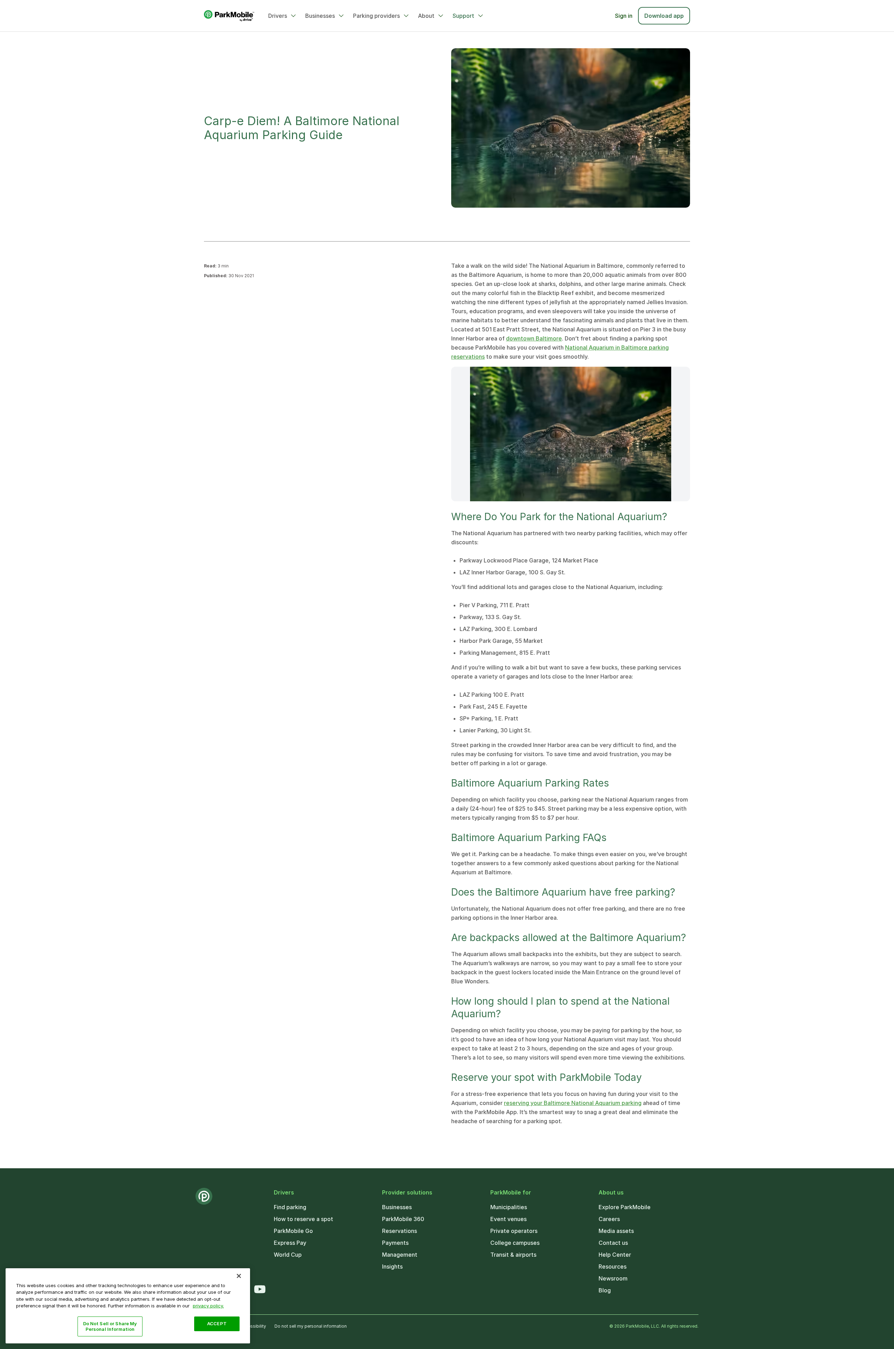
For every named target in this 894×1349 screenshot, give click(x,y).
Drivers (277, 15)
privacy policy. (208, 1305)
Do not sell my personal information (310, 1326)
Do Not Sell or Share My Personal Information (110, 1326)
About (426, 15)
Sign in (623, 15)
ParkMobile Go (293, 1230)
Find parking (290, 1207)
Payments (395, 1242)
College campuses (515, 1242)
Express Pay (290, 1242)
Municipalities (508, 1207)
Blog (605, 1290)
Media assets (616, 1230)
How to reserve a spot (303, 1218)
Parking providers (376, 15)
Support (463, 15)
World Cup (288, 1254)
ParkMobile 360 (403, 1218)
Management (399, 1254)
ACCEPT (217, 1323)
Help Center (615, 1254)
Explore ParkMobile (625, 1207)
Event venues (508, 1218)
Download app (664, 15)
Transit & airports (513, 1254)
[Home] (229, 15)
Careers (609, 1218)
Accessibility (253, 1326)
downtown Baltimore (534, 338)
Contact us (613, 1242)
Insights (392, 1266)
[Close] (239, 1276)
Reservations (399, 1230)
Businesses (320, 15)
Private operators (513, 1230)
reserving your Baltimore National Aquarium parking (573, 1102)
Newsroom (613, 1278)
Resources (612, 1266)
